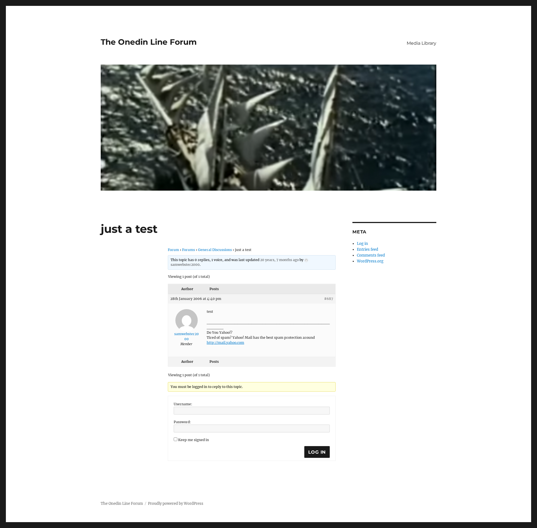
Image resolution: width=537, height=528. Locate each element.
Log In (317, 452)
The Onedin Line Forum (149, 42)
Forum (173, 250)
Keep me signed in (193, 440)
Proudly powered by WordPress (175, 503)
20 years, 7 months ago (279, 260)
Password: (182, 422)
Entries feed (367, 249)
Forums (188, 250)
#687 (328, 299)
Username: (183, 404)
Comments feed (371, 255)
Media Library (421, 43)
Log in (362, 243)
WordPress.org (370, 261)
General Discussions (215, 250)
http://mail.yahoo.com (225, 342)
